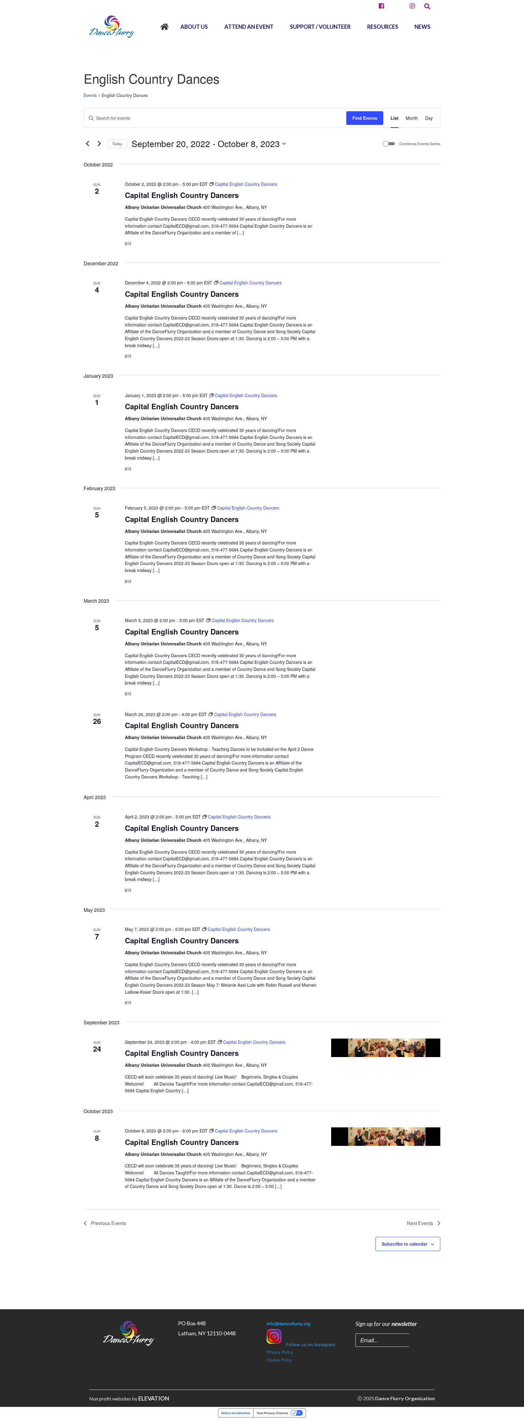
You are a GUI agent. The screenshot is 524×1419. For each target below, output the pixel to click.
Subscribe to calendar (404, 1244)
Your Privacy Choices (272, 1413)
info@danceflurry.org (289, 1323)
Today (117, 143)
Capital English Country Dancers (182, 195)
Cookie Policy (279, 1360)
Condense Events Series (419, 143)
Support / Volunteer (320, 26)
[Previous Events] (87, 143)
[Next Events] (99, 143)
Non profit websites (110, 1398)
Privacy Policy (280, 1352)
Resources (382, 26)
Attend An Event (249, 26)
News (422, 26)
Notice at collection (235, 1413)
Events (90, 95)
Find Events (364, 118)
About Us (194, 26)
